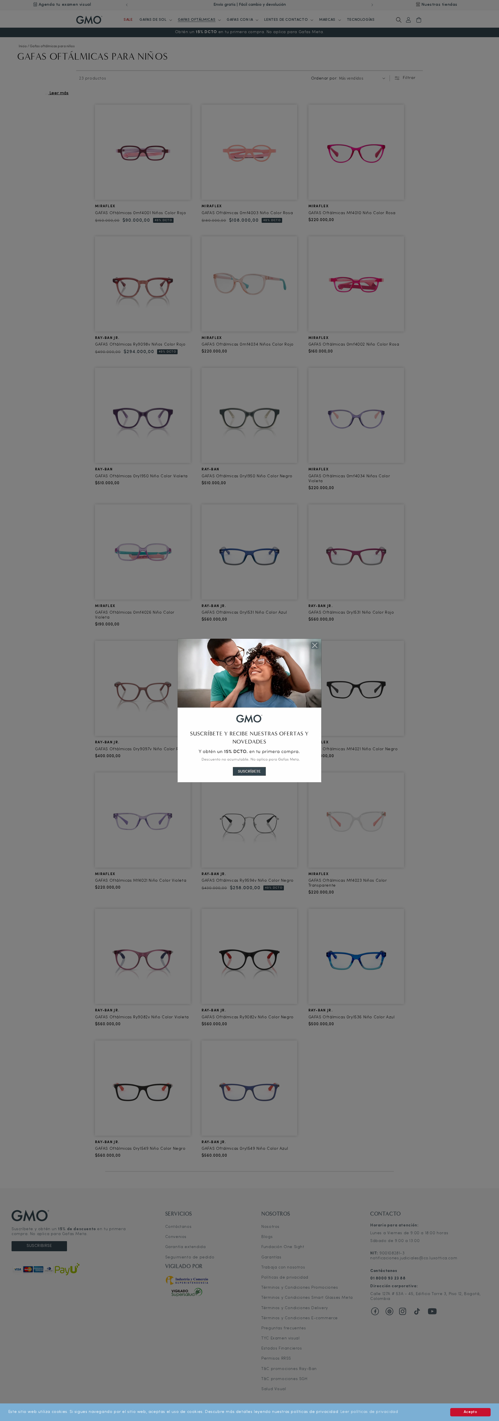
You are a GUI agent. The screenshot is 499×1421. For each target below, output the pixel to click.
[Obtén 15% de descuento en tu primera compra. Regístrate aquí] (249, 710)
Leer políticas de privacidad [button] (369, 1412)
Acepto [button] (470, 1412)
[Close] (315, 645)
